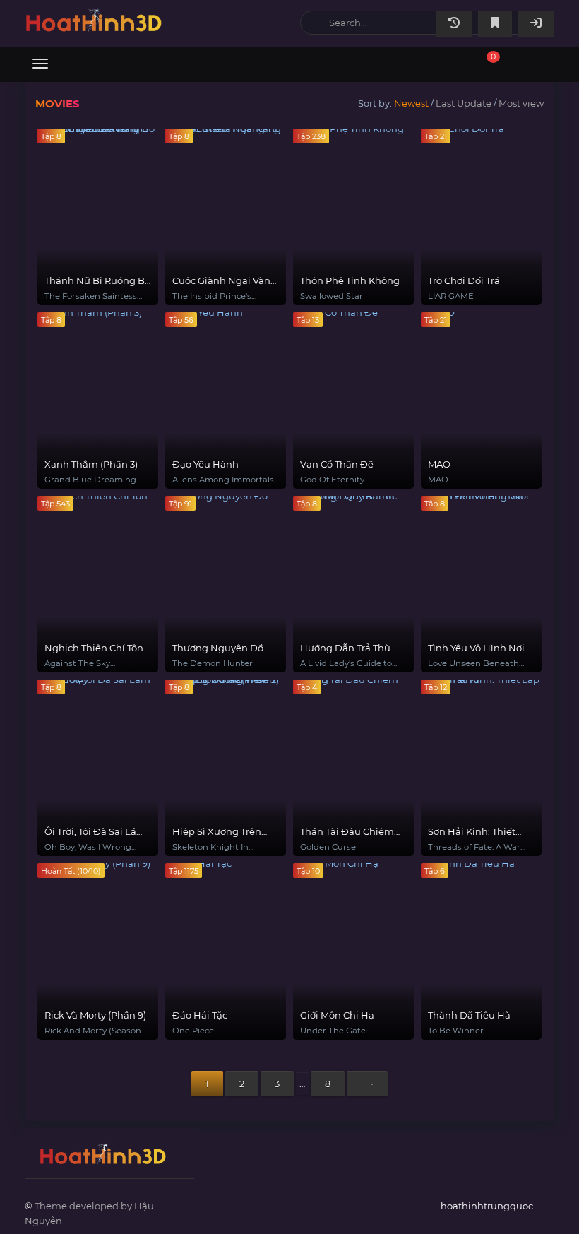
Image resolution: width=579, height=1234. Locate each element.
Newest (411, 103)
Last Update (463, 103)
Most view (521, 103)
